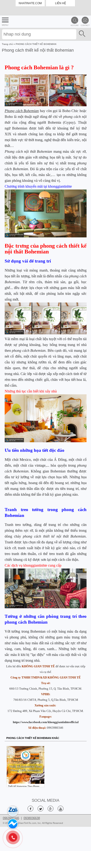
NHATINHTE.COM (30, 3)
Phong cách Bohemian (22, 111)
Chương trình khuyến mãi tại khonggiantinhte (38, 186)
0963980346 (55, 727)
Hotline (75, 25)
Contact (85, 25)
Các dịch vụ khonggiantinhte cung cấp (33, 565)
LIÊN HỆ (60, 3)
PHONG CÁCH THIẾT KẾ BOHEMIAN (36, 44)
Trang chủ (7, 44)
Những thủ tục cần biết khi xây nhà (31, 391)
